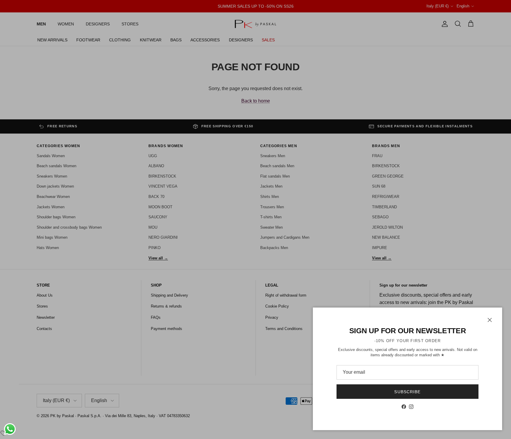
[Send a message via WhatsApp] (10, 429)
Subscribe (407, 391)
